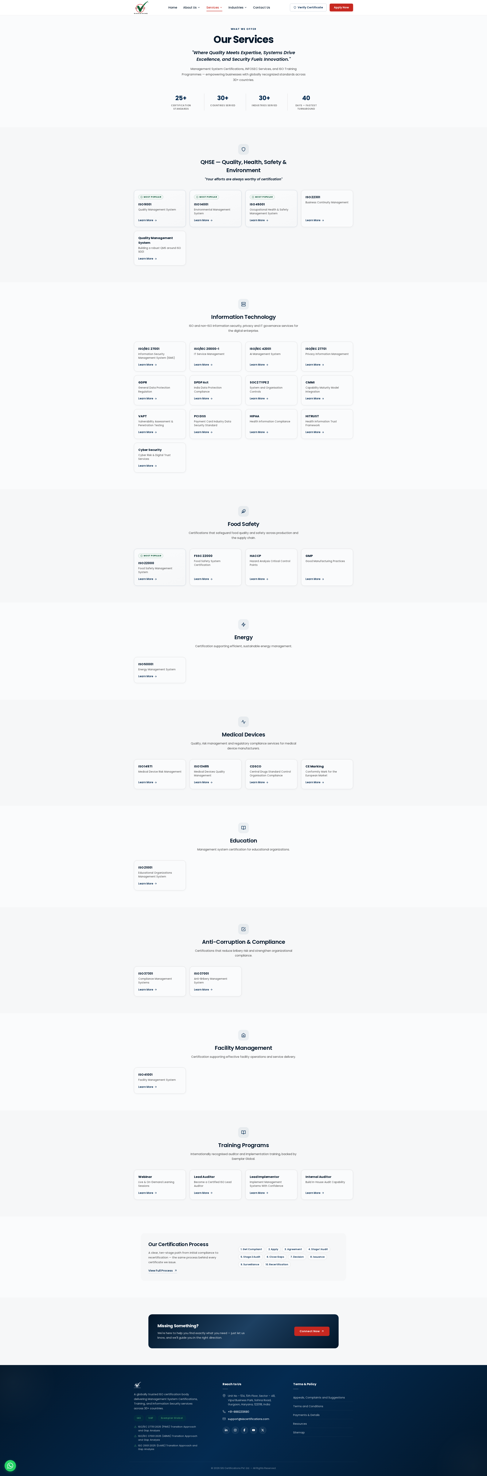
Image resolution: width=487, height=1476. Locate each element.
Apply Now (341, 7)
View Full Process (160, 1270)
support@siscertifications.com (248, 1419)
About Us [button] (190, 8)
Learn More (145, 220)
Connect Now (310, 1331)
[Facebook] (244, 1430)
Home (172, 8)
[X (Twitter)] (262, 1430)
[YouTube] (253, 1430)
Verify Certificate (310, 7)
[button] (10, 1465)
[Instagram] (235, 1430)
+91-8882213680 (238, 1412)
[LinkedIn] (226, 1430)
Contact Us (261, 8)
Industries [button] (236, 8)
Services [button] (212, 8)
